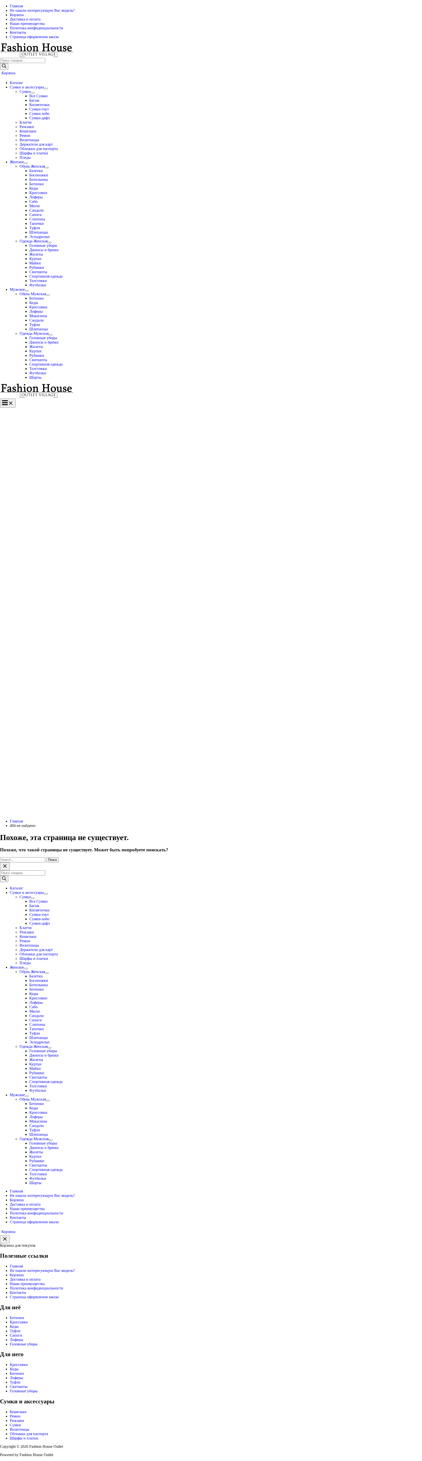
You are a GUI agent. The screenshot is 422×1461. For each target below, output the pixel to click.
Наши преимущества (27, 1284)
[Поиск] (4, 66)
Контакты (18, 1292)
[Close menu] (5, 866)
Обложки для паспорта (29, 1434)
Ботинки (17, 1318)
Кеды (14, 1326)
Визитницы (19, 1429)
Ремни (15, 1416)
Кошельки (18, 1412)
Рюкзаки (17, 1420)
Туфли (15, 1331)
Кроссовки (19, 1322)
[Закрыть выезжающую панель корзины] (5, 1239)
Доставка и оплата (25, 1279)
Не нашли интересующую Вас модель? (42, 1270)
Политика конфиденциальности (36, 1288)
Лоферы (16, 1340)
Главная (16, 1266)
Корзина (17, 1275)
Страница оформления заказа (34, 1297)
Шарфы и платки (24, 1438)
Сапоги (16, 1335)
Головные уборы (24, 1344)
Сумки (15, 1425)
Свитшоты (19, 1387)
